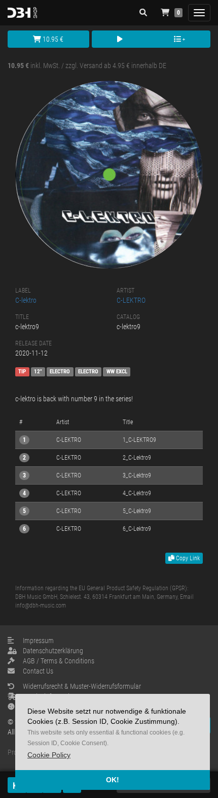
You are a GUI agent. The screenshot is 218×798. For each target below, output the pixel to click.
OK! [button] (112, 780)
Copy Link (187, 558)
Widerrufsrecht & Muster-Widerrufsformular (82, 686)
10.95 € (52, 39)
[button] (48, 755)
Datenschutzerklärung (53, 651)
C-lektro (26, 300)
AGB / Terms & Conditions (58, 661)
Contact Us (38, 671)
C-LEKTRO (131, 300)
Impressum (38, 640)
